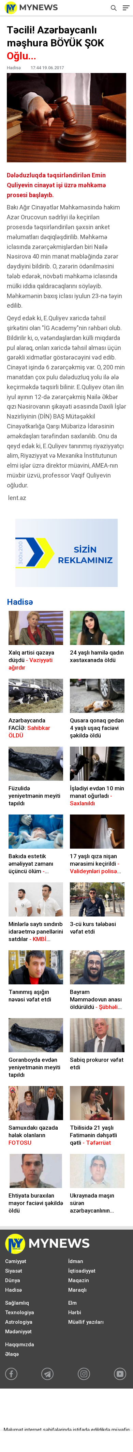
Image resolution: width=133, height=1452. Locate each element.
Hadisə (20, 602)
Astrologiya (18, 1322)
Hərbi (74, 1312)
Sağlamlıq (17, 1303)
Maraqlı (77, 1290)
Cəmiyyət (15, 1261)
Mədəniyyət (18, 1332)
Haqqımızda (19, 1344)
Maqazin (78, 1280)
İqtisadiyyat (81, 1271)
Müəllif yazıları (86, 1322)
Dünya (12, 1280)
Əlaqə (12, 1354)
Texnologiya (19, 1312)
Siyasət (13, 1271)
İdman (75, 1261)
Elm (72, 1303)
